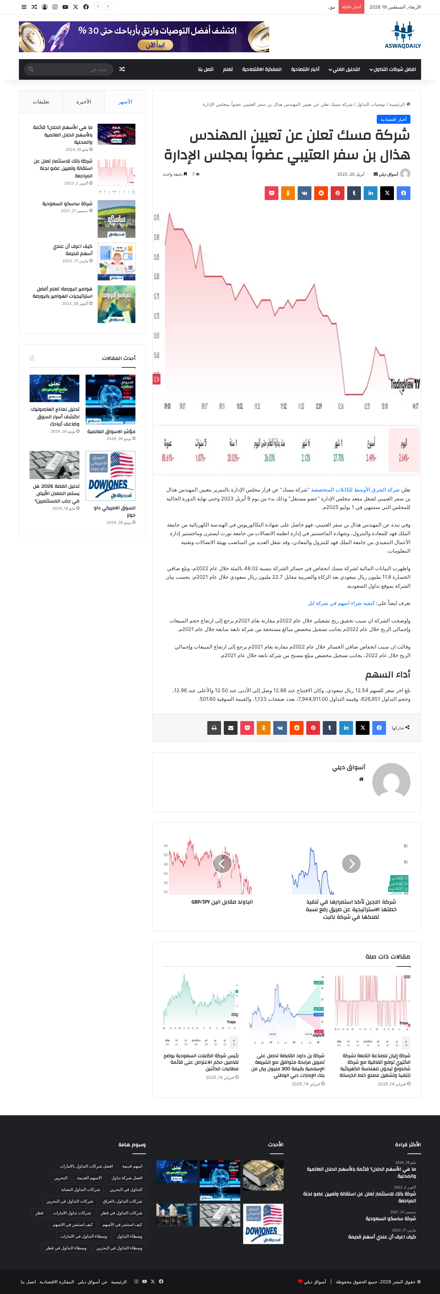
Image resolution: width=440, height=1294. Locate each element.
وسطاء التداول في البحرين (119, 1247)
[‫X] (387, 193)
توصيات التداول (370, 104)
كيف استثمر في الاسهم (73, 1224)
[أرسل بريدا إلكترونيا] (376, 174)
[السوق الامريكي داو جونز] (110, 476)
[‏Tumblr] (354, 193)
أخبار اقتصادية (305, 69)
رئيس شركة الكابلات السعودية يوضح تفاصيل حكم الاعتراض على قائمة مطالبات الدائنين (201, 1062)
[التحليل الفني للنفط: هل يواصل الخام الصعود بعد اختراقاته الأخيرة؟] (176, 1215)
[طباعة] (214, 728)
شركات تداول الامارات (72, 1212)
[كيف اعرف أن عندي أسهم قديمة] (116, 261)
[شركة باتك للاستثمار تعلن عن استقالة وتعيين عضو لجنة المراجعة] (116, 176)
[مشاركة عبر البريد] (231, 728)
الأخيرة (83, 101)
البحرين (60, 1177)
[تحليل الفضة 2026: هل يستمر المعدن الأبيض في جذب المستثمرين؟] (54, 465)
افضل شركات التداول (395, 69)
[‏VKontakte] (304, 193)
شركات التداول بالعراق (122, 1201)
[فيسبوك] (403, 193)
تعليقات (41, 101)
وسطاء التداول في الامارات (83, 1236)
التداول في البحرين (126, 1189)
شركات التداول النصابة (80, 1189)
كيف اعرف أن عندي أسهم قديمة (72, 250)
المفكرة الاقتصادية (262, 69)
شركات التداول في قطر (121, 1212)
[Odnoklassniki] (288, 193)
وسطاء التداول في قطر (66, 1247)
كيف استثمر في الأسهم (122, 1224)
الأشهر (125, 101)
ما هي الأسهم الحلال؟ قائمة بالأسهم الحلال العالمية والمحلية (62, 135)
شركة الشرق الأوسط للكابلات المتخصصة (355, 489)
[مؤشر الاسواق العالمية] (110, 399)
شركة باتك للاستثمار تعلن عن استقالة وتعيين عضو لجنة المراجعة (63, 168)
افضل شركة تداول (126, 1177)
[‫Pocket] (271, 193)
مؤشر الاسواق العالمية (314, 7)
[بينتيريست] (337, 193)
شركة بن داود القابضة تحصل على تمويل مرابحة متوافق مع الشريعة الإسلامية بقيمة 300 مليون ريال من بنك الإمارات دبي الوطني (287, 1065)
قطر (39, 1212)
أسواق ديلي (388, 174)
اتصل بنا (205, 69)
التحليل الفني (346, 69)
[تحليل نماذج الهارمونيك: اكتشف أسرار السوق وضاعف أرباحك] (54, 388)
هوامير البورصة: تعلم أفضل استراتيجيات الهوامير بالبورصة (62, 293)
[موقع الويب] (361, 779)
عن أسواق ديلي (93, 1281)
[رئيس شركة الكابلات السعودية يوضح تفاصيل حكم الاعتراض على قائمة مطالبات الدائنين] (201, 1011)
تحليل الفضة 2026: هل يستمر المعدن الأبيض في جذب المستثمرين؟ (56, 494)
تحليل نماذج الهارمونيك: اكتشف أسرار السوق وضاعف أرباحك (55, 417)
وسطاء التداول (129, 1236)
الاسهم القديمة (89, 1177)
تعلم (228, 69)
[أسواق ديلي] (403, 35)
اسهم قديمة (132, 1166)
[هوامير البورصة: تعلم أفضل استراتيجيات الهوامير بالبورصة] (116, 304)
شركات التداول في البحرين (69, 1201)
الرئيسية (397, 104)
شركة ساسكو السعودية (67, 203)
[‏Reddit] (321, 193)
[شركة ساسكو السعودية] (116, 219)
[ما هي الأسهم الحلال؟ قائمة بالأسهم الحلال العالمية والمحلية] (116, 134)
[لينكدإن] (370, 193)
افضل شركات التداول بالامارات (86, 1166)
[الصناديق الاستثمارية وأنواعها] (263, 1175)
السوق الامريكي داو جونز (114, 512)
